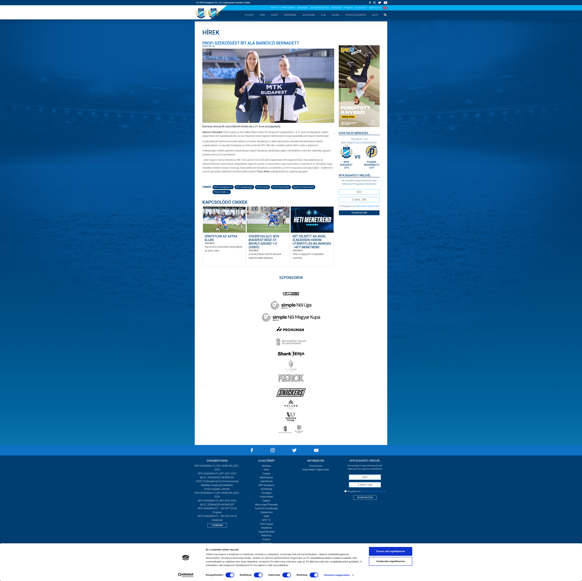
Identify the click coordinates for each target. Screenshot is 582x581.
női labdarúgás (244, 187)
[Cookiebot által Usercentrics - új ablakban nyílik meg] (185, 575)
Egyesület (361, 8)
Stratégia (266, 492)
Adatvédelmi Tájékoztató (315, 469)
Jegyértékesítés (319, 8)
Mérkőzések (290, 15)
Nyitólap (249, 15)
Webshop (336, 8)
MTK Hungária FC (223, 187)
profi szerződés (280, 187)
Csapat (274, 15)
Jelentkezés (308, 15)
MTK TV (275, 8)
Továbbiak (217, 525)
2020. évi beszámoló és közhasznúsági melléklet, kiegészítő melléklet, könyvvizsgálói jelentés (217, 485)
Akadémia (303, 8)
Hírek (262, 15)
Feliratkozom (359, 213)
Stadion (348, 8)
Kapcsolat (375, 8)
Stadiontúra (266, 512)
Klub (323, 15)
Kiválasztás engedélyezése (390, 561)
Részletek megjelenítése (337, 575)
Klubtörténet (266, 496)
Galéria (335, 15)
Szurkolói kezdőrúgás (266, 508)
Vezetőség (266, 489)
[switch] (258, 575)
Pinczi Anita (262, 187)
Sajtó (375, 15)
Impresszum (315, 465)
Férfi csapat (288, 8)
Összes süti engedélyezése (390, 551)
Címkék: (207, 187)
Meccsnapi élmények (266, 504)
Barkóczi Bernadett (303, 187)
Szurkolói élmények (355, 15)
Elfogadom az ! (360, 206)
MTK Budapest (266, 485)
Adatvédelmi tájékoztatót (367, 206)
